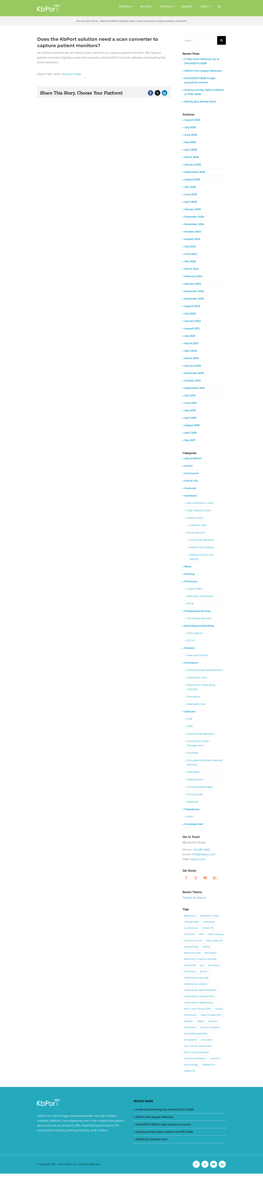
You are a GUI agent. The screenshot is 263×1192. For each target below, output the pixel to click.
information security (196, 977)
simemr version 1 (210, 1027)
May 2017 (190, 440)
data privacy (191, 946)
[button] (219, 6)
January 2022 (192, 321)
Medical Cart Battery (201, 547)
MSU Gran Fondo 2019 (197, 1008)
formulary (190, 971)
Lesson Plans (195, 588)
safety (200, 1021)
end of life (190, 965)
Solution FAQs (71, 74)
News (187, 566)
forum (203, 971)
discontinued (192, 952)
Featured (190, 488)
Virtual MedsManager (200, 786)
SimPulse (192, 752)
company (209, 921)
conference (191, 927)
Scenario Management (201, 733)
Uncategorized (193, 824)
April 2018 (190, 432)
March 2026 (191, 157)
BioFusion (190, 915)
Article (188, 465)
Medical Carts (195, 517)
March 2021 (191, 343)
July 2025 (190, 186)
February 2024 (193, 276)
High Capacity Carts (199, 510)
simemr (213, 1021)
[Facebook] (186, 878)
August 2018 (192, 425)
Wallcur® (189, 1070)
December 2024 (194, 216)
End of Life (191, 480)
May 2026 (190, 142)
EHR (189, 718)
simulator (207, 1039)
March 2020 (191, 358)
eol (202, 965)
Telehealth (193, 772)
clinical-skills (191, 921)
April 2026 (190, 149)
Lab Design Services (199, 618)
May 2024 (190, 261)
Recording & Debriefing (199, 625)
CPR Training (215, 934)
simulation (190, 1039)
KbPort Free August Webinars (203, 70)
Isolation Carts (198, 525)
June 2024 (190, 254)
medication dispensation (199, 996)
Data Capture (195, 633)
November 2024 (194, 224)
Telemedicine (195, 779)
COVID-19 (207, 927)
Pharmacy (190, 581)
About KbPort (193, 458)
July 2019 (189, 395)
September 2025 (194, 172)
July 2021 (189, 335)
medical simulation (195, 983)
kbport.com (198, 859)
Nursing (189, 574)
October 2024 (192, 231)
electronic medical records (200, 958)
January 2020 (192, 365)
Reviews (189, 648)
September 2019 (194, 388)
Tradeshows (191, 809)
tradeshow (208, 1064)
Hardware (190, 495)
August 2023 (192, 306)
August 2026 (192, 119)
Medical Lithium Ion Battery (201, 557)
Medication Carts (197, 677)
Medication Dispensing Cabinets (201, 687)
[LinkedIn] (214, 878)
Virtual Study (195, 794)
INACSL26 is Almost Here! (200, 101)
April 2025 (190, 201)
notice (219, 1008)
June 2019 (190, 402)
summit (215, 1058)
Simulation (193, 696)
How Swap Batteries (201, 539)
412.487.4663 (201, 849)
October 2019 (192, 380)
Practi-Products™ (211, 1014)
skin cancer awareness (198, 1045)
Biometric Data (209, 915)
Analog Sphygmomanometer (205, 670)
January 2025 (192, 209)
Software (190, 711)
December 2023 (194, 291)
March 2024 (191, 268)
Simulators (191, 662)
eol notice (214, 965)
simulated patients (195, 1033)
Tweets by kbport (194, 897)
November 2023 (194, 298)
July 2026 (190, 127)
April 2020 (190, 350)
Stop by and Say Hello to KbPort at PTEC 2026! (164, 1131)
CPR (201, 934)
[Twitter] (196, 878)
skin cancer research (196, 1052)
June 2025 (190, 194)
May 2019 (190, 410)
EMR (190, 726)
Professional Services (197, 611)
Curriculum (191, 473)
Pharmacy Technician (200, 596)
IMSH (190, 816)
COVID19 (189, 934)
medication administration (200, 989)
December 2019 (194, 373)
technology (191, 1064)
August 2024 (192, 239)
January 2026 (192, 164)
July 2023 (190, 313)
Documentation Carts (200, 503)
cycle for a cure (193, 940)
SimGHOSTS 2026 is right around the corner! (163, 1124)
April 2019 (190, 417)
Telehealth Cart (196, 704)
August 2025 (192, 179)
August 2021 (191, 328)
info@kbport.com (204, 854)
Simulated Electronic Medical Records (205, 762)
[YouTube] (205, 878)
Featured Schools (197, 655)
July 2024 (190, 246)
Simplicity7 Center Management (198, 743)
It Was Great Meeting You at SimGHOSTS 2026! (165, 1109)
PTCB (190, 603)
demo (206, 946)
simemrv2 (190, 1027)
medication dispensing (198, 1002)
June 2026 (190, 134)
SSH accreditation (195, 1058)
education (211, 952)
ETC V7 (191, 640)
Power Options (196, 532)
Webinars (192, 801)
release (188, 1021)
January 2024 (192, 283)
